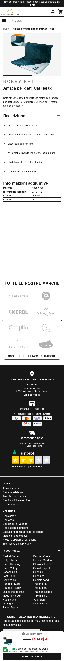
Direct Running (11, 564)
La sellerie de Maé (13, 591)
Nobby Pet (19, 81)
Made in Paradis (12, 595)
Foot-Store (9, 576)
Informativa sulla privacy (17, 543)
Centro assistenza (13, 492)
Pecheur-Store (41, 556)
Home (6, 28)
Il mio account (11, 488)
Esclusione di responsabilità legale (23, 532)
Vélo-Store (39, 599)
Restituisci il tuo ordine (32, 445)
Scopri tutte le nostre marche (32, 356)
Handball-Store (11, 584)
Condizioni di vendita (15, 524)
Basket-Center (11, 556)
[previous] (2, 320)
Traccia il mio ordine (14, 496)
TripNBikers (40, 595)
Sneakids (38, 576)
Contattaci (32, 384)
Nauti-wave (9, 599)
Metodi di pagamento (15, 535)
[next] (61, 320)
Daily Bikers (10, 560)
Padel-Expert (10, 607)
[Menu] (4, 20)
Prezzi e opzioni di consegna (19, 539)
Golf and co (9, 580)
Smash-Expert (41, 568)
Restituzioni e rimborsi (16, 528)
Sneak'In (38, 572)
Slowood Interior (42, 564)
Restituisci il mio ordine (16, 500)
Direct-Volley (10, 568)
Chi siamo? (9, 516)
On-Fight (8, 603)
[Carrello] (60, 11)
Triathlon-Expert (42, 591)
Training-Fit (40, 584)
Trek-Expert (40, 588)
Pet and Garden (42, 560)
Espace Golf (10, 572)
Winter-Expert (41, 603)
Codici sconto (11, 504)
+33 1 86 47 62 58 (32, 394)
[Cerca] (12, 20)
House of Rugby (12, 588)
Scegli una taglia (32, 656)
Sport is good (41, 580)
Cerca (18, 20)
